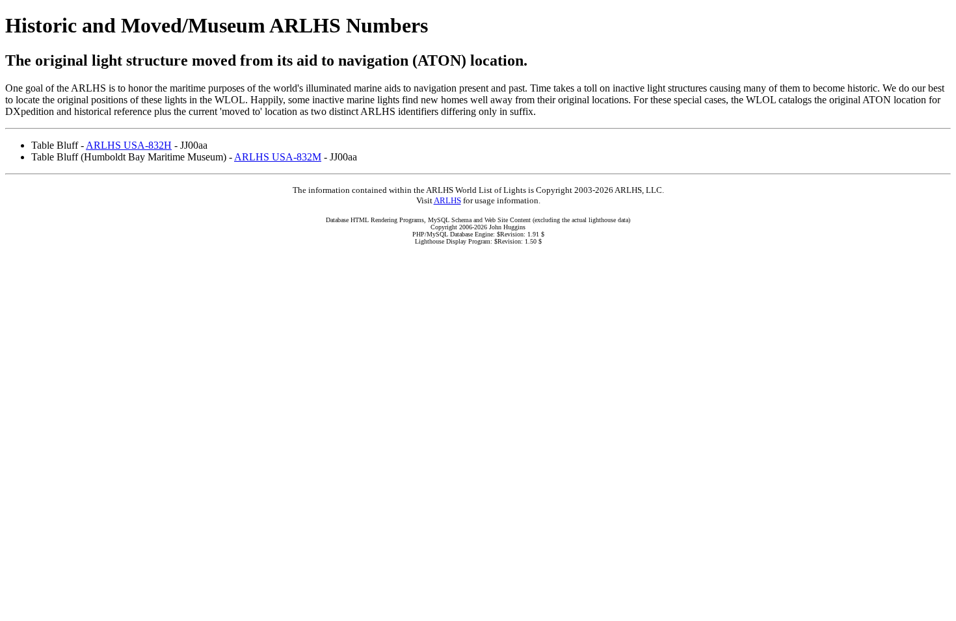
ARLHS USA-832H (129, 145)
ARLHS (447, 200)
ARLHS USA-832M (277, 156)
